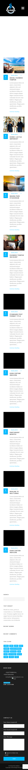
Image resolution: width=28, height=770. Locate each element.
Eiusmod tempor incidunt (17, 256)
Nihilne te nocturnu (14, 492)
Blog (21, 645)
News (5, 654)
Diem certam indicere (15, 374)
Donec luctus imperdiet (16, 138)
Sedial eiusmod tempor (16, 79)
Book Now (7, 682)
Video (16, 656)
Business (6, 648)
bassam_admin (14, 75)
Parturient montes (15, 433)
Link (19, 651)
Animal (6, 645)
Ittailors (18, 766)
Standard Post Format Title (16, 315)
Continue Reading (14, 111)
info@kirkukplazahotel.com (14, 677)
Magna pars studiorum (15, 197)
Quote (19, 654)
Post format (12, 654)
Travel (11, 656)
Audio (16, 645)
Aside (11, 645)
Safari (5, 656)
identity (6, 651)
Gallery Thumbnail (16, 648)
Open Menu (22, 8)
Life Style (13, 651)
